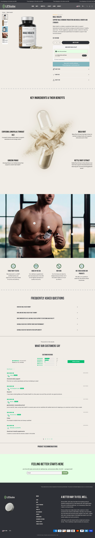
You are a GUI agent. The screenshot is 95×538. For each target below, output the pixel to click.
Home (3, 12)
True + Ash (56, 535)
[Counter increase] (59, 42)
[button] (87, 6)
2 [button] (45, 439)
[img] (10, 373)
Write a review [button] (76, 361)
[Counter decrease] (54, 42)
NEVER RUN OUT (71, 47)
